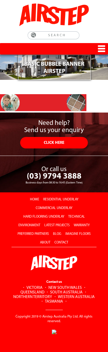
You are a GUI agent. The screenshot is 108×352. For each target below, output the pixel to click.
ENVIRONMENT (29, 225)
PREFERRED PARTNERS (33, 234)
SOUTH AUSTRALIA (66, 292)
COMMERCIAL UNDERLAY (54, 208)
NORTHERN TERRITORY (32, 297)
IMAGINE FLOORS (78, 234)
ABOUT (45, 242)
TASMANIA (54, 301)
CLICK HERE (54, 143)
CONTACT (61, 242)
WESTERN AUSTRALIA (76, 297)
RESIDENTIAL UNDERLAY (60, 199)
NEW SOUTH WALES (65, 288)
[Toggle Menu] (101, 48)
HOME (34, 199)
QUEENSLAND (32, 292)
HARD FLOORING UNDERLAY (43, 216)
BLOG (57, 234)
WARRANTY (82, 225)
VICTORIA (34, 288)
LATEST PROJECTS (57, 225)
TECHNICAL (76, 216)
